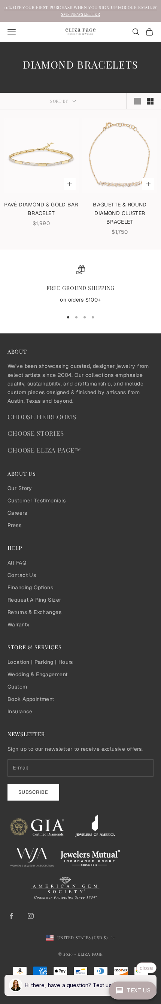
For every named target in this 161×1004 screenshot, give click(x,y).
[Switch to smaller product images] (150, 101)
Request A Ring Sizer (34, 599)
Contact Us (21, 575)
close (146, 968)
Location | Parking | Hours (40, 662)
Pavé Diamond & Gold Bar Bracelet (41, 209)
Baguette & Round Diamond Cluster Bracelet (120, 213)
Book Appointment (30, 699)
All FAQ (16, 562)
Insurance (20, 711)
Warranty (18, 624)
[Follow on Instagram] (30, 916)
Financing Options (30, 587)
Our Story (19, 488)
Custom (17, 686)
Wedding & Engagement (37, 674)
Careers (17, 512)
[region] (80, 284)
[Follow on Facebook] (11, 916)
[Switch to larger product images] (137, 101)
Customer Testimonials (36, 500)
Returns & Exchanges (34, 612)
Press (14, 525)
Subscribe (33, 792)
